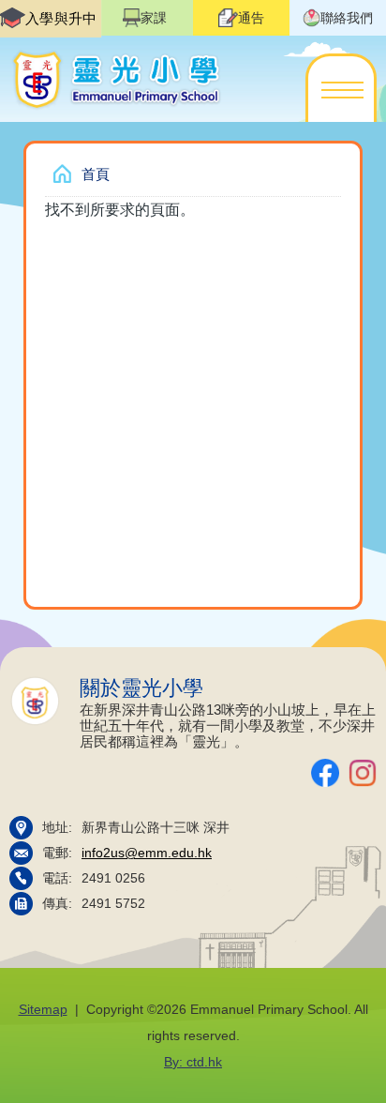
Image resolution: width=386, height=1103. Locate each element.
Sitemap (43, 1009)
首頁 (96, 174)
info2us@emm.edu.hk (147, 853)
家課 (154, 17)
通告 (251, 17)
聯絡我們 (346, 17)
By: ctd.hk (193, 1061)
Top (385, 1070)
